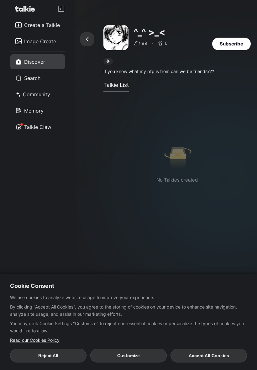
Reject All (48, 355)
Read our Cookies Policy (35, 340)
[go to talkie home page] (26, 8)
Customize (128, 355)
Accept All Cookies (209, 355)
